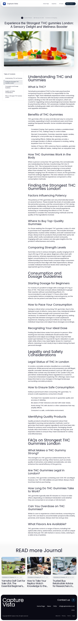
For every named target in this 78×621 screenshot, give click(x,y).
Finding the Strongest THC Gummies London (12, 82)
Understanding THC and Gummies (13, 78)
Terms (69, 616)
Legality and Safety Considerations (10, 91)
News (49, 606)
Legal (73, 616)
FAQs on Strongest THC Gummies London (13, 96)
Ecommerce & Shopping (51, 17)
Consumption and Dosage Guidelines (11, 87)
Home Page (41, 606)
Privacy (64, 616)
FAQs (55, 606)
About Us (58, 616)
